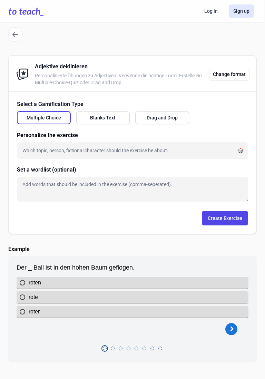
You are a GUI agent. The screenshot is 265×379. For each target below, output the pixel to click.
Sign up (241, 11)
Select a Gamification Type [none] (50, 104)
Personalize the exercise (47, 135)
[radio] (44, 117)
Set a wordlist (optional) (46, 169)
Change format (229, 74)
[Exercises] (15, 34)
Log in (211, 11)
